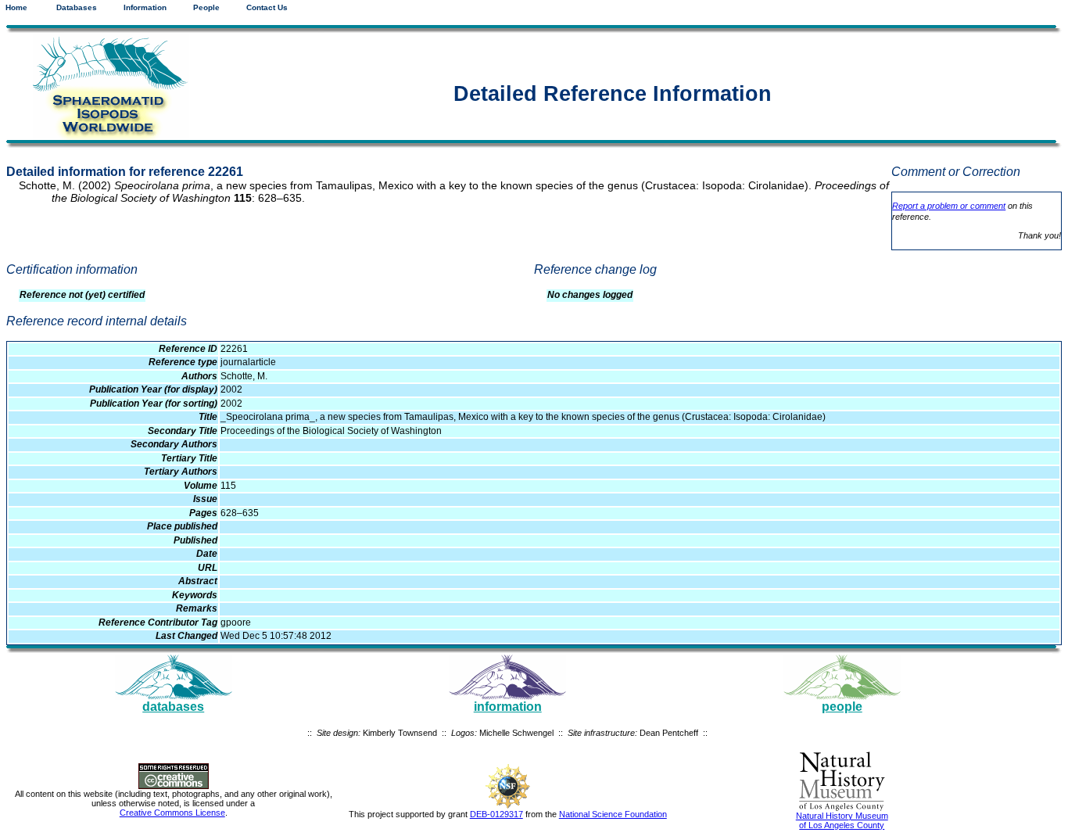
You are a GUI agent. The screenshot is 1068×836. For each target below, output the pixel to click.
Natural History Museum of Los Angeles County (842, 820)
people (842, 706)
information (508, 706)
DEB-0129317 (496, 814)
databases (173, 706)
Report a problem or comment (948, 205)
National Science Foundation (613, 814)
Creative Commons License (172, 812)
